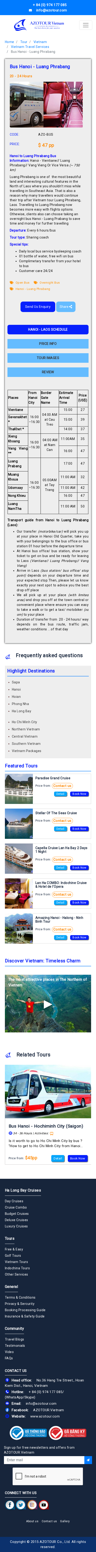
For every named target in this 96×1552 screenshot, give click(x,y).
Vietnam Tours (16, 1262)
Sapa (16, 682)
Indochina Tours (17, 1268)
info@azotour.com (41, 1403)
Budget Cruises (17, 1214)
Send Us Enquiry (38, 307)
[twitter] (21, 1505)
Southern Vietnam (26, 744)
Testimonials (15, 1345)
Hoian (16, 697)
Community (14, 1328)
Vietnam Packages (26, 751)
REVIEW (48, 372)
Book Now (79, 794)
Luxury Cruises (16, 1226)
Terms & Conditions (20, 1297)
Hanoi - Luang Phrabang (32, 289)
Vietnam (40, 42)
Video (9, 1352)
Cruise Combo (16, 1207)
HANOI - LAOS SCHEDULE (48, 329)
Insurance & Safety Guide (25, 1316)
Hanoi (16, 689)
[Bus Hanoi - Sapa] (48, 1091)
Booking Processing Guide (25, 1310)
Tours (10, 1238)
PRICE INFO (48, 344)
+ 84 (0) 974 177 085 (45, 1392)
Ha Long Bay (21, 711)
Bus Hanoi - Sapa (26, 1126)
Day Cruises (14, 1201)
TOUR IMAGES (48, 358)
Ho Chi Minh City (24, 722)
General (11, 1286)
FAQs (9, 1358)
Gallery (65, 1521)
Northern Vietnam (26, 729)
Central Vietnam (25, 736)
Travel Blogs (14, 1339)
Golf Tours (13, 1255)
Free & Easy (14, 1249)
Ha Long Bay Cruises (23, 1190)
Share (64, 307)
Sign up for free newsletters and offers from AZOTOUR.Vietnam (39, 1450)
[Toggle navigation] (85, 25)
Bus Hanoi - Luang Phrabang (33, 52)
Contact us (62, 786)
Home (9, 42)
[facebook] (10, 1505)
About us (32, 1521)
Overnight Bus (49, 282)
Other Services (16, 1274)
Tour (23, 42)
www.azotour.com (45, 1416)
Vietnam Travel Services (30, 47)
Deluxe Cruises (16, 1220)
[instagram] (32, 1505)
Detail (60, 794)
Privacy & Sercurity (20, 1304)
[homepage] (39, 25)
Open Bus (22, 282)
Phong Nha (20, 704)
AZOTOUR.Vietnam (48, 1410)
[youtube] (44, 1505)
